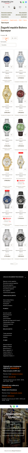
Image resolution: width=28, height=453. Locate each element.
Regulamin (5, 326)
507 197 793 (12, 377)
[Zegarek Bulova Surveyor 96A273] (20, 199)
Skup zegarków (23, 12)
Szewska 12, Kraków (17, 374)
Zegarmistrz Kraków (8, 355)
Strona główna (4, 20)
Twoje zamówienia (7, 333)
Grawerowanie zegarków (9, 292)
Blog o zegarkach (7, 350)
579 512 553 (10, 396)
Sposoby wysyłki (7, 313)
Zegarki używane (7, 354)
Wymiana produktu (7, 305)
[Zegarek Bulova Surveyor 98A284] (20, 162)
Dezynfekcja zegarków (8, 288)
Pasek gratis (6, 303)
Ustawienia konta (7, 335)
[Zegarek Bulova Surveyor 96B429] (7, 127)
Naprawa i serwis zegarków (9, 281)
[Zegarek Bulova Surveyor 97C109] (7, 162)
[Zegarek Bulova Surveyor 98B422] (20, 94)
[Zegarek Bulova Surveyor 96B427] (20, 127)
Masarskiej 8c (6, 387)
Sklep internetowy (12, 450)
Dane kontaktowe (7, 344)
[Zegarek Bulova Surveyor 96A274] (7, 237)
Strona (11, 263)
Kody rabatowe (7, 301)
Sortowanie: (4, 41)
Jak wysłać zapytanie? (21, 14)
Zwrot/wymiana (7, 318)
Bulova (25, 20)
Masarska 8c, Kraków (16, 393)
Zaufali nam (24, 16)
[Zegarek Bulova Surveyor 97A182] (7, 94)
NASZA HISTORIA (14, 440)
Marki (20, 20)
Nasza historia (5, 16)
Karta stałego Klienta (8, 300)
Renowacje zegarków (6, 12)
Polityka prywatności (8, 324)
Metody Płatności (7, 314)
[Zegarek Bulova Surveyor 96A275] (7, 199)
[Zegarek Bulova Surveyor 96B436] (7, 59)
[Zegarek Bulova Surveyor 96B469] (20, 59)
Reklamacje (6, 316)
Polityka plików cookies (8, 322)
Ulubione (5, 337)
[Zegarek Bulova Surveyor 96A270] (20, 237)
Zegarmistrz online (6, 14)
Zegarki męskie (13, 20)
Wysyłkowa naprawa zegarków (10, 283)
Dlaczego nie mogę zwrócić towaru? (11, 320)
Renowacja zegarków (8, 285)
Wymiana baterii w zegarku (9, 287)
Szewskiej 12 (14, 368)
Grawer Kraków (7, 352)
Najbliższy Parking (7, 346)
